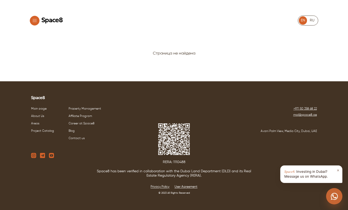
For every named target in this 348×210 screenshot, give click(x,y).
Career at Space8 (82, 123)
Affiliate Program (80, 116)
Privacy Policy (160, 186)
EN (303, 20)
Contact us (77, 138)
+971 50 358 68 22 (305, 108)
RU (312, 20)
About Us (37, 116)
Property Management (85, 108)
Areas (35, 123)
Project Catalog (42, 131)
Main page (39, 108)
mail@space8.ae (305, 114)
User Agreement (186, 186)
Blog (72, 131)
